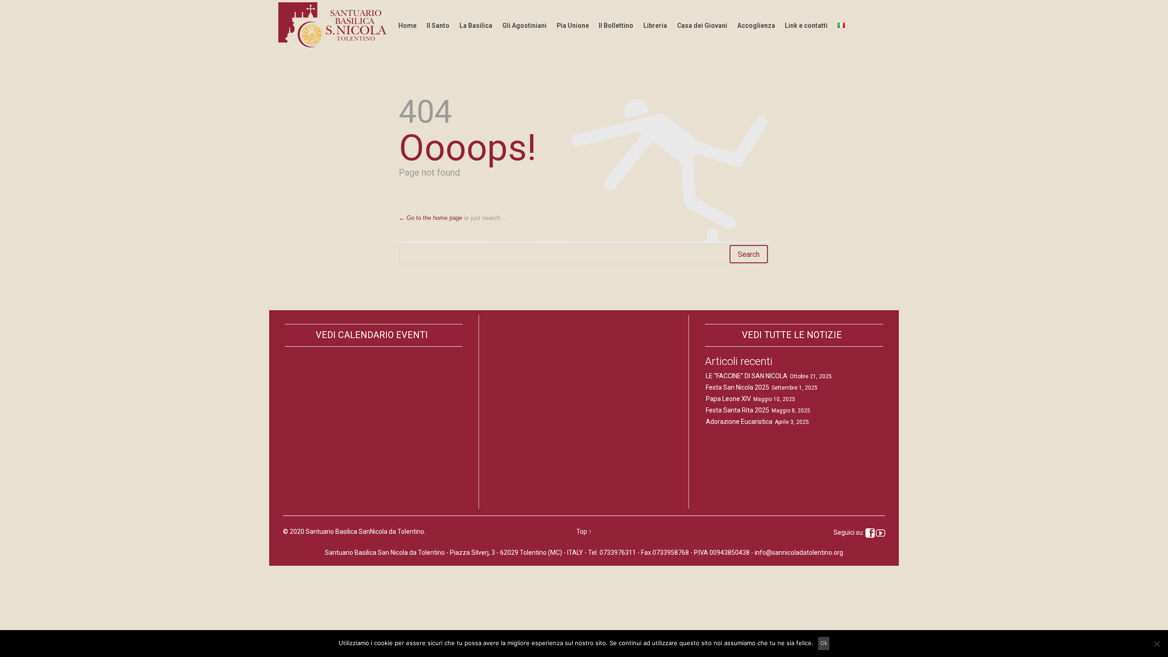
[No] (1156, 643)
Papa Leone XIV (728, 398)
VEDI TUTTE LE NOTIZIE (792, 334)
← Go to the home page (430, 217)
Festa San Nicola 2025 (737, 387)
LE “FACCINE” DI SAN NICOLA (746, 376)
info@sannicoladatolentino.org (799, 552)
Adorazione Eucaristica (739, 421)
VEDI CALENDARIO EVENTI (372, 334)
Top (581, 531)
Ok (823, 643)
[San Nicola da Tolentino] (334, 25)
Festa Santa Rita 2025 (737, 410)
